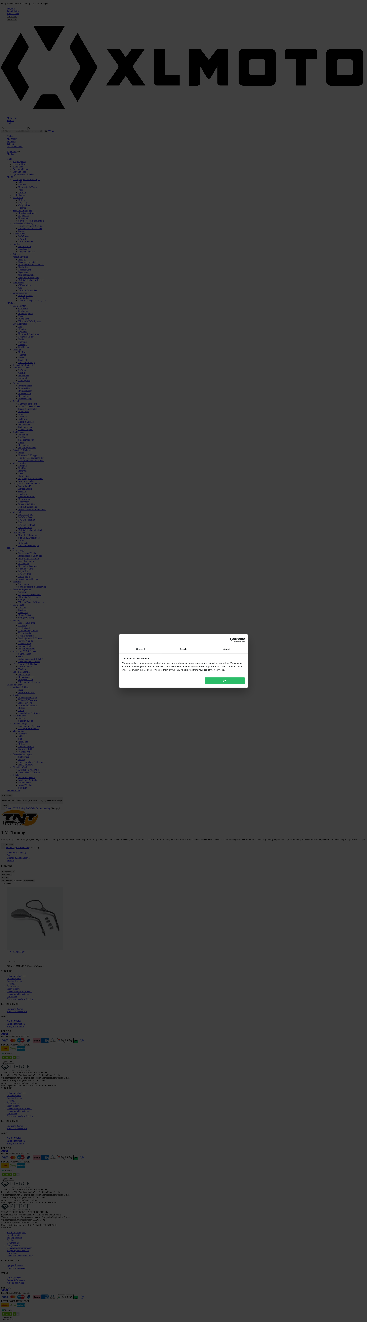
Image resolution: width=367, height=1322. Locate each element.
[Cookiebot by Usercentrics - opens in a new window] (232, 640)
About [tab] (226, 649)
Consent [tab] (140, 649)
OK (224, 680)
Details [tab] (183, 649)
